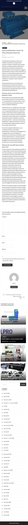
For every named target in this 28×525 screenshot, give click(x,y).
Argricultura (6, 399)
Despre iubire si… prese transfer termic (12, 339)
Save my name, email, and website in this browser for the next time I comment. (14, 259)
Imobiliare (6, 457)
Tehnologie (6, 502)
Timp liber (6, 505)
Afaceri (5, 393)
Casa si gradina (7, 425)
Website (4, 249)
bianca (5, 57)
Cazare (5, 450)
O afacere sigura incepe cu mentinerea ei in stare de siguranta (13, 375)
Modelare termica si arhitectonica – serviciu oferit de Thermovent (11, 319)
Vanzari (5, 515)
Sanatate (6, 489)
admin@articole (5, 341)
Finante (5, 444)
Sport (5, 499)
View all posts (14, 287)
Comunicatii (6, 428)
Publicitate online (7, 483)
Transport (6, 508)
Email (3, 242)
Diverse (5, 431)
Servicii (9, 42)
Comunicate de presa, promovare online (14, 1)
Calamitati (6, 419)
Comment (4, 216)
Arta (5, 406)
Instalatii (6, 460)
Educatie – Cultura (8, 438)
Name (3, 236)
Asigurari (6, 409)
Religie (5, 486)
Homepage (4, 42)
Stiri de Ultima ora (7, 6)
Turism (5, 511)
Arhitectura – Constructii (9, 403)
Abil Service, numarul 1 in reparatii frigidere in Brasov (11, 356)
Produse (5, 479)
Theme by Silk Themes (14, 523)
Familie (5, 441)
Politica (5, 476)
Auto (5, 412)
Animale (5, 396)
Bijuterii (5, 415)
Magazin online (7, 470)
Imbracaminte (7, 454)
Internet (5, 463)
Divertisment (7, 435)
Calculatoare (6, 422)
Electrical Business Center (16, 102)
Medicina (6, 473)
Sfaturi (5, 495)
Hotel (5, 447)
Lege (5, 467)
